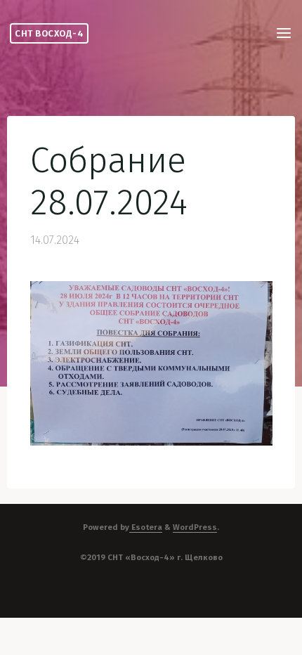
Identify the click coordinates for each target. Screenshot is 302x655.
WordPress (195, 527)
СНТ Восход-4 (49, 33)
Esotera (145, 527)
